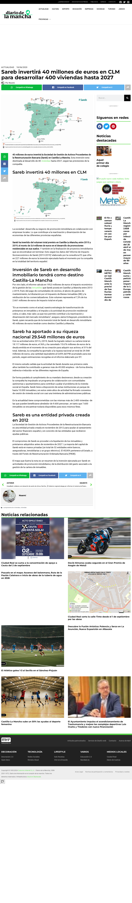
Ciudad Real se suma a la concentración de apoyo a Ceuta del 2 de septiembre (29, 564)
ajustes (12, 900)
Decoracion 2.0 (7, 757)
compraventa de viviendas (11, 507)
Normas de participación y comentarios (99, 772)
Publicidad (94, 2)
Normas (103, 2)
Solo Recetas (59, 757)
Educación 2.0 (86, 757)
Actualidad (7, 67)
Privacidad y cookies (122, 772)
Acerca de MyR (125, 741)
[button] (49, 19)
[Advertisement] (66, 44)
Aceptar (84, 898)
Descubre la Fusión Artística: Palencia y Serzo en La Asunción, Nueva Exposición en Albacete (96, 627)
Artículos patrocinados (76, 741)
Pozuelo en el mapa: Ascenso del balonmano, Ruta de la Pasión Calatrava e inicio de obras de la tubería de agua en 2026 (31, 575)
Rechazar (100, 898)
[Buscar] (127, 98)
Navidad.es (84, 760)
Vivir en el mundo (61, 760)
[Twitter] (124, 2)
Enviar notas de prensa (80, 2)
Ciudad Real (111, 757)
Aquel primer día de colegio (103, 163)
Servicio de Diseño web (97, 741)
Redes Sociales (34, 757)
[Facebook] (120, 2)
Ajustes (115, 898)
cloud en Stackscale (34, 777)
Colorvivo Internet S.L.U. (26, 770)
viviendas (45, 161)
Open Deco (5, 760)
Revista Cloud (33, 760)
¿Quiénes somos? (63, 2)
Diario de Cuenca (113, 760)
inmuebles (37, 287)
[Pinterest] (128, 2)
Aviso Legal (79, 772)
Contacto (112, 2)
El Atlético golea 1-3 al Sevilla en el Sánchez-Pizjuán (29, 670)
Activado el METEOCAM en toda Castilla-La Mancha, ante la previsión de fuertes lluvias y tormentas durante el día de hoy (110, 285)
